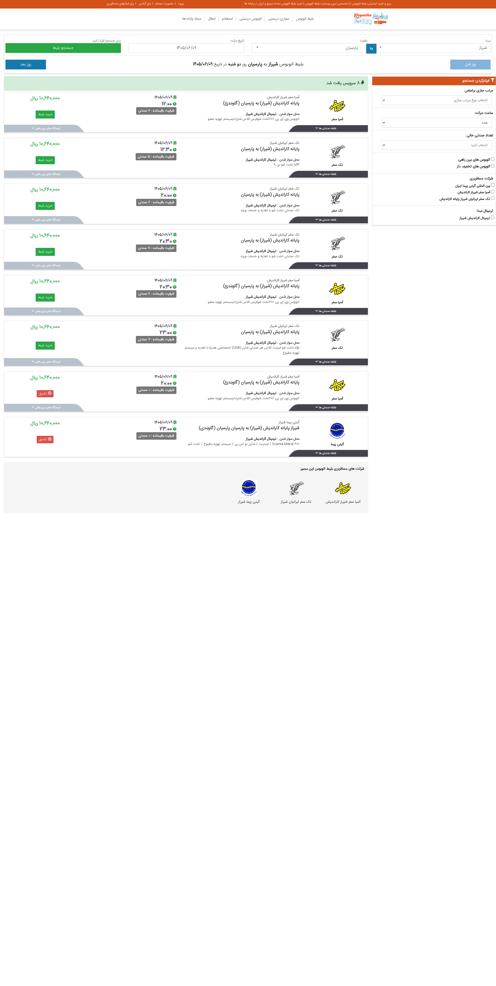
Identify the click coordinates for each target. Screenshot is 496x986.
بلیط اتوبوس (305, 19)
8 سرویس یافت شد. (343, 83)
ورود (181, 3)
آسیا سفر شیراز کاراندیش (474, 192)
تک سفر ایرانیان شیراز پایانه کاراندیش (465, 199)
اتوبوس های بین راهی (474, 160)
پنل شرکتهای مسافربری (120, 3)
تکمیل (43, 393)
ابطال (211, 19)
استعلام (227, 19)
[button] (433, 48)
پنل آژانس (144, 3)
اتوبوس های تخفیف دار (474, 166)
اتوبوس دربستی (250, 19)
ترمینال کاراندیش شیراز (475, 218)
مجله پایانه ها (192, 19)
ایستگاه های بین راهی (47, 128)
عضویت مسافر (164, 3)
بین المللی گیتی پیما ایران (473, 186)
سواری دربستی (278, 19)
